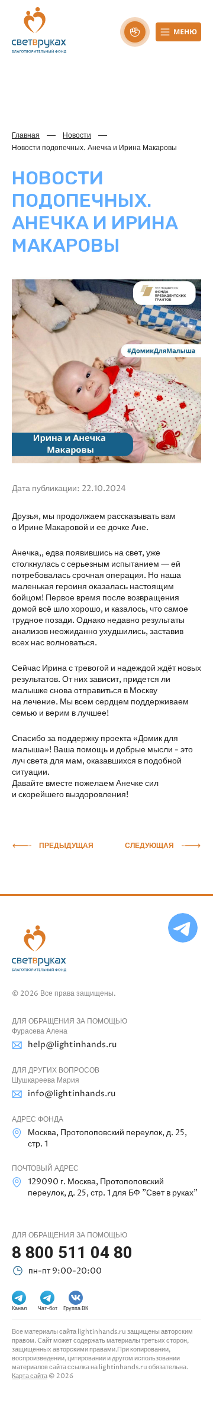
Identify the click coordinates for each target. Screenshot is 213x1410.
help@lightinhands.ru (72, 1044)
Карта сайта (29, 1376)
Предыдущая (66, 845)
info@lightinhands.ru (71, 1093)
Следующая (149, 845)
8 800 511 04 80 (72, 1252)
